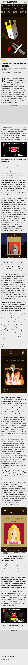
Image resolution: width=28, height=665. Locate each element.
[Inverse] (11, 2)
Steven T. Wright (7, 72)
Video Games (5, 659)
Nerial (21, 259)
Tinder (20, 92)
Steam (11, 131)
